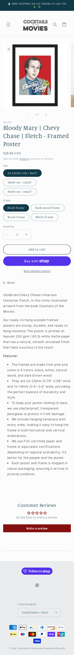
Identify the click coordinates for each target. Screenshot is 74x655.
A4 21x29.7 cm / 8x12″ (22, 173)
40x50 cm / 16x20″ (19, 191)
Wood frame (16, 217)
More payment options (37, 270)
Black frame (16, 207)
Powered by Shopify (54, 648)
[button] (8, 24)
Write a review (37, 528)
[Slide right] (46, 114)
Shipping (24, 158)
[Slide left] (28, 114)
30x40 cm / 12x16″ (19, 182)
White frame (45, 217)
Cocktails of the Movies (30, 648)
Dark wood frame (47, 207)
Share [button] (11, 282)
